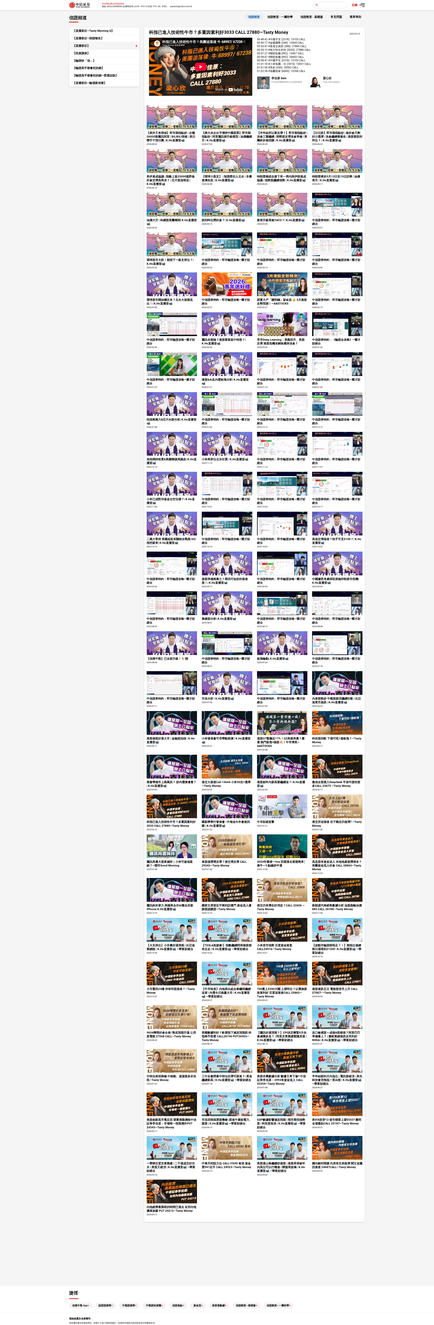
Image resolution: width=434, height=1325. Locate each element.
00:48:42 (262, 39)
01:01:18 (262, 64)
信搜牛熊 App (79, 1305)
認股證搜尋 (104, 1305)
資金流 (197, 1305)
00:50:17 (262, 42)
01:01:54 (262, 67)
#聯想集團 (274, 53)
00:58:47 (262, 57)
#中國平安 (274, 39)
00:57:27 (262, 53)
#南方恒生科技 (277, 49)
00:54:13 (262, 49)
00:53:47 (262, 46)
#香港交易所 (275, 46)
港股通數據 (218, 1305)
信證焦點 (177, 1305)
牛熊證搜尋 (128, 1305)
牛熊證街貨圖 (153, 1305)
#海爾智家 (274, 71)
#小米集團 (274, 64)
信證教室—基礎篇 (246, 1305)
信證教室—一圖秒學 (278, 1305)
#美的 (271, 67)
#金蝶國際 (274, 42)
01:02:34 (262, 71)
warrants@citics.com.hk (181, 6)
